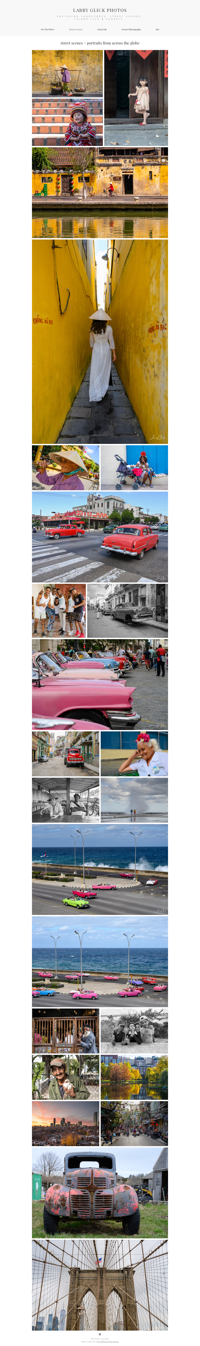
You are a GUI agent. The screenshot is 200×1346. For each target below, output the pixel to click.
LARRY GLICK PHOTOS (100, 10)
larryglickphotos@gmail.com (108, 1341)
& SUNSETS (113, 19)
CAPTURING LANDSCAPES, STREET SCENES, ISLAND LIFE (100, 17)
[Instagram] (100, 1334)
